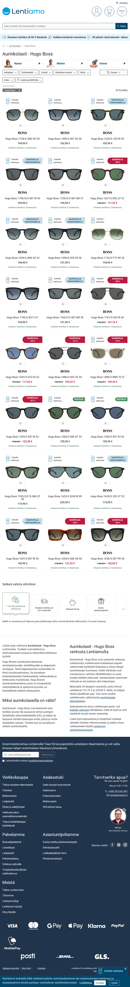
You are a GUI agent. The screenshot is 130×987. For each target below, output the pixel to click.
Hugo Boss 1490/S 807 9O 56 (65, 138)
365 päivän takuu (52, 807)
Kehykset (9, 72)
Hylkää (114, 982)
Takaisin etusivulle (10, 968)
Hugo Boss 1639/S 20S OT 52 (107, 496)
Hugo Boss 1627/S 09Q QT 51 (107, 198)
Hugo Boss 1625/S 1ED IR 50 (107, 138)
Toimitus (7, 790)
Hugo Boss (9, 90)
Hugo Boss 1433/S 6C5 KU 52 (22, 377)
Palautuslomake (52, 796)
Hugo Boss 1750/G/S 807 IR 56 (22, 198)
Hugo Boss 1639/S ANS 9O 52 (22, 258)
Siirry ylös (26, 968)
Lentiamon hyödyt (12, 906)
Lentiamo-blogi (10, 901)
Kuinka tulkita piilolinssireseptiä (60, 842)
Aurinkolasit (15, 45)
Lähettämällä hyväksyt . (30, 760)
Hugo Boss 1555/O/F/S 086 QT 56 (22, 498)
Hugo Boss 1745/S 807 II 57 (22, 317)
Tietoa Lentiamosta (13, 890)
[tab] (20, 125)
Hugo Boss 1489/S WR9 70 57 (108, 377)
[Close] (125, 968)
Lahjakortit (8, 801)
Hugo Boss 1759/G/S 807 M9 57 (65, 198)
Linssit (44, 72)
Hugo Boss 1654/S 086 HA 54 (65, 558)
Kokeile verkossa (113, 971)
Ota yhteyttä (9, 912)
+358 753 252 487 (118, 791)
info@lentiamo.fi (119, 795)
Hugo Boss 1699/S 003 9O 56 (65, 258)
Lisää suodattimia (29, 79)
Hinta (83, 72)
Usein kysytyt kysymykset (56, 784)
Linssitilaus (8, 847)
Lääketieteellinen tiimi (54, 853)
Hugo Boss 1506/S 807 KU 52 (107, 436)
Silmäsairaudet (51, 847)
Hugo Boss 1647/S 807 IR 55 (22, 558)
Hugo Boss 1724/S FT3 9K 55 (107, 258)
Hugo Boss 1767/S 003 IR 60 (107, 317)
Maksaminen (9, 796)
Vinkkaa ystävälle (11, 864)
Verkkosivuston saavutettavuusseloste (14, 814)
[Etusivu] (3, 46)
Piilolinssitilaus (10, 858)
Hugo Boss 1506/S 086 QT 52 (65, 436)
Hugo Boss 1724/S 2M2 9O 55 (22, 138)
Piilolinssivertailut (52, 858)
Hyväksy (100, 982)
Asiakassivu (49, 790)
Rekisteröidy (47, 754)
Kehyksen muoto (63, 72)
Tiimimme (7, 895)
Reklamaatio (49, 801)
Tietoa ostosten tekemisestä (17, 784)
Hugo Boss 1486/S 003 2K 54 (65, 377)
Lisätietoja (86, 982)
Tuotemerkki (27, 72)
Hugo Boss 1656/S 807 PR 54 (107, 558)
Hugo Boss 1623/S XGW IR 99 (65, 496)
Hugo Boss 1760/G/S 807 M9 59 (65, 317)
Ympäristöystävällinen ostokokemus (14, 871)
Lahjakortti (8, 853)
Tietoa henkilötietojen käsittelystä (14, 823)
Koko (7, 79)
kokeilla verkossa (79, 710)
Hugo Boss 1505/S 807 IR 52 (22, 436)
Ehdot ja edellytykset (13, 807)
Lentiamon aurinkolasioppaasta (87, 728)
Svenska (124, 2)
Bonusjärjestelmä (11, 842)
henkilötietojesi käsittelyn (41, 760)
